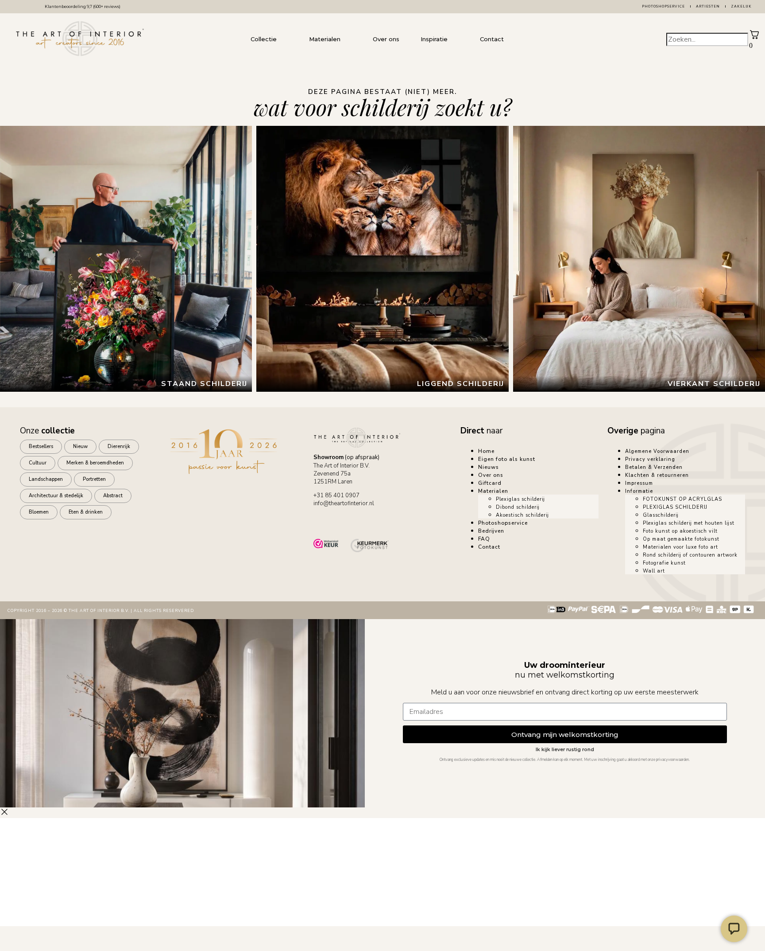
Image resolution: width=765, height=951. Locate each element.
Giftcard (490, 483)
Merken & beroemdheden (95, 463)
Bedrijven (491, 530)
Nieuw (80, 446)
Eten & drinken (86, 512)
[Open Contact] (512, 39)
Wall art (654, 571)
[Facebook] (349, 522)
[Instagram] (374, 522)
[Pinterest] (399, 522)
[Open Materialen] (349, 39)
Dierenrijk (119, 446)
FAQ (484, 538)
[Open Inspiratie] (456, 39)
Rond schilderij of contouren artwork (690, 555)
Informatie (639, 491)
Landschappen (46, 479)
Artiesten (708, 6)
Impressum (639, 483)
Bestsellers (41, 446)
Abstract (113, 495)
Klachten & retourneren (657, 475)
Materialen (493, 491)
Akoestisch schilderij (522, 515)
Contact (489, 546)
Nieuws (488, 467)
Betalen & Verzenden (654, 467)
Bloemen (39, 512)
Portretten (94, 479)
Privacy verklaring (650, 459)
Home (486, 451)
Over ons (490, 475)
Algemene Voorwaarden (657, 451)
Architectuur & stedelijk (56, 495)
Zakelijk (741, 6)
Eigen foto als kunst (506, 459)
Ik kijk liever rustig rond (565, 749)
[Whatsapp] (324, 522)
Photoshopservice (663, 6)
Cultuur (37, 463)
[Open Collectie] (285, 39)
